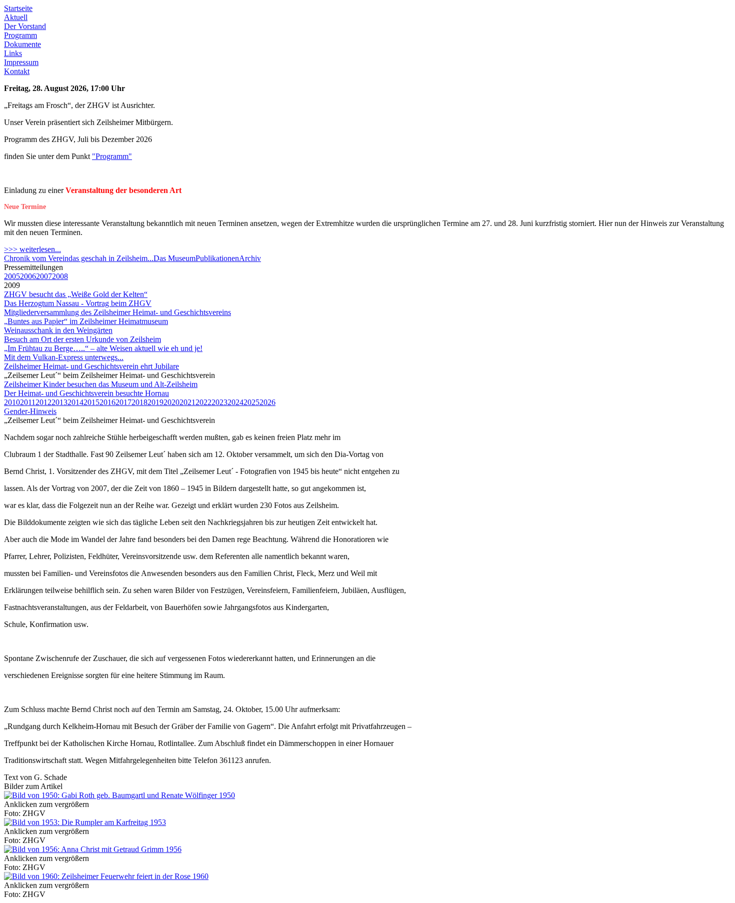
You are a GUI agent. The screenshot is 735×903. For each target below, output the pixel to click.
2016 (108, 402)
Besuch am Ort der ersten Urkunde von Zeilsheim (82, 339)
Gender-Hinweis (30, 411)
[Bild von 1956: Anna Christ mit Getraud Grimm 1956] (93, 849)
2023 (220, 402)
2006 (28, 276)
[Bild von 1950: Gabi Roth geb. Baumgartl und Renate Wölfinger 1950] (119, 795)
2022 (204, 402)
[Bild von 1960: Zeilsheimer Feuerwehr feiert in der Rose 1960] (106, 876)
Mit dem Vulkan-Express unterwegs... (64, 357)
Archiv (250, 258)
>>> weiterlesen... (32, 249)
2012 (44, 402)
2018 (140, 402)
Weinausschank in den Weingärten (58, 330)
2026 (268, 402)
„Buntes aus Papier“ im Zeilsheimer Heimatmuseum (86, 321)
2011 (28, 402)
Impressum (21, 62)
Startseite (18, 8)
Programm (20, 35)
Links (13, 53)
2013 (60, 402)
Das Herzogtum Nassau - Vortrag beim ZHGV (78, 303)
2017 (124, 402)
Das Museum (175, 258)
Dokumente (22, 44)
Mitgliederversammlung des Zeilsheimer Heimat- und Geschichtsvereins (117, 312)
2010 (12, 402)
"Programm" (112, 156)
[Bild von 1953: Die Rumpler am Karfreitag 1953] (85, 822)
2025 (252, 402)
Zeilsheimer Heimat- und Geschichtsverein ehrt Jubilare (91, 366)
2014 (76, 402)
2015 (92, 402)
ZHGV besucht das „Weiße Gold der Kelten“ (76, 294)
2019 (156, 402)
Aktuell (16, 17)
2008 (60, 276)
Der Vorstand (25, 26)
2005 (12, 276)
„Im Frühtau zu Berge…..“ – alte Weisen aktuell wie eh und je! (103, 348)
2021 (188, 402)
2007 (44, 276)
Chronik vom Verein (36, 258)
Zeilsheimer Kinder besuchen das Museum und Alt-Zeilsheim (101, 384)
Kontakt (17, 71)
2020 (172, 402)
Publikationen (217, 258)
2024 (236, 402)
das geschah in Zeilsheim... (111, 258)
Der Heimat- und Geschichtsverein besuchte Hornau (86, 393)
